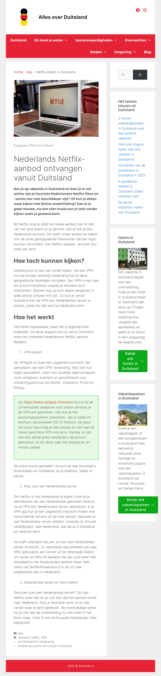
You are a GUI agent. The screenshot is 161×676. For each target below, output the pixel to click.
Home (18, 72)
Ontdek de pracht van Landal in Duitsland (45, 646)
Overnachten (135, 40)
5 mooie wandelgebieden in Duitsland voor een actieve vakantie (131, 128)
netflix (35, 637)
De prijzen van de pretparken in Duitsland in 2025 (131, 170)
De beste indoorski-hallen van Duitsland (130, 207)
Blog (147, 52)
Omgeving (122, 52)
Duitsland (18, 40)
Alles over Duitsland (62, 17)
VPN (44, 637)
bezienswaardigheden (94, 40)
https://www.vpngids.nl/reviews (48, 402)
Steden (96, 52)
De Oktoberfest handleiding (36, 641)
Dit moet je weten (48, 40)
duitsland (24, 637)
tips (29, 72)
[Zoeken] (140, 75)
